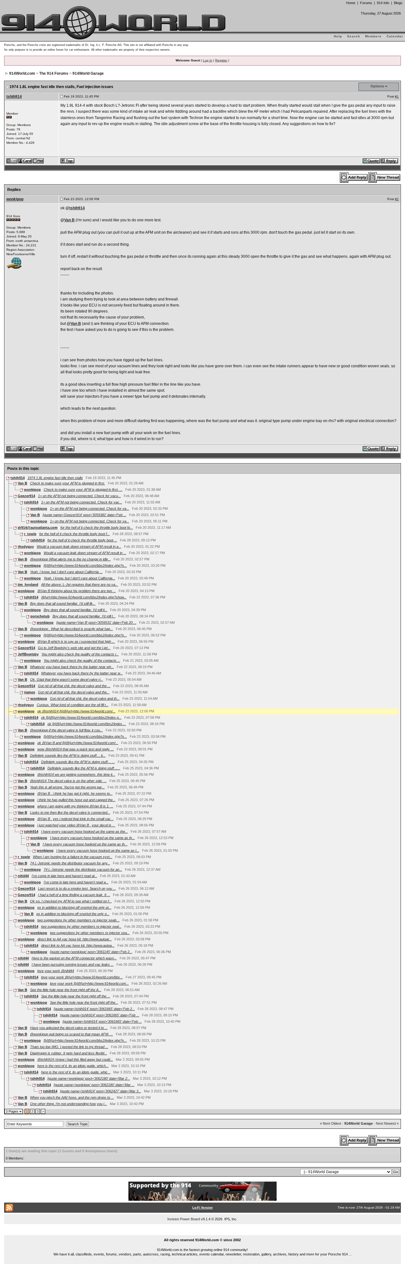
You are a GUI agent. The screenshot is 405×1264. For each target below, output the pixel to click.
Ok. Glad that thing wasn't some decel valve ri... (66, 679)
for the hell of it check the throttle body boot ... (82, 540)
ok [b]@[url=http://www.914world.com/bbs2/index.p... (81, 717)
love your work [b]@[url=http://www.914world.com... (89, 983)
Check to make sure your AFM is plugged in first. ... (83, 489)
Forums (366, 3)
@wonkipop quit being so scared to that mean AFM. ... (71, 1034)
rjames (29, 692)
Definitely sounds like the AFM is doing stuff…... (83, 768)
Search (353, 36)
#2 (397, 199)
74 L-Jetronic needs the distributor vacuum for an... (83, 869)
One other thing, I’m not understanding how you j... (68, 1104)
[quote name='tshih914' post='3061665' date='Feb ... (99, 1015)
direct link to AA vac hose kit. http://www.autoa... (78, 945)
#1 (397, 96)
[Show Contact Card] (25, 160)
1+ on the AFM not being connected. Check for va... (89, 508)
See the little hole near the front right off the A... (65, 990)
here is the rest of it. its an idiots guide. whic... (75, 1072)
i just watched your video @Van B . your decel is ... (76, 825)
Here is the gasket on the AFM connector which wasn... (74, 958)
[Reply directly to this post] (390, 160)
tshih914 (14, 96)
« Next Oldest (330, 1123)
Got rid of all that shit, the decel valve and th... (85, 698)
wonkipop (14, 199)
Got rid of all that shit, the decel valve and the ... (74, 686)
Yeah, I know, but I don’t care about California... (79, 578)
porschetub (40, 616)
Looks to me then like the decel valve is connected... (70, 812)
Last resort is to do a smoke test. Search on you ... (77, 888)
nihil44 (23, 876)
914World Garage (88, 73)
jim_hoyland (28, 584)
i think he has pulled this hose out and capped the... (76, 800)
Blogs (398, 3)
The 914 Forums (53, 73)
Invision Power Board (183, 1219)
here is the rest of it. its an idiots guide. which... (73, 1066)
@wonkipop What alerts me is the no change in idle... (70, 559)
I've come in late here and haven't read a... (76, 882)
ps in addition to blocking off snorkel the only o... (72, 914)
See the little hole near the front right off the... (84, 1002)
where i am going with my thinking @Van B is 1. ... (75, 806)
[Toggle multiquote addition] (372, 160)
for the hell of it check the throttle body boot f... (74, 534)
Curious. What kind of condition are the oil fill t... (73, 705)
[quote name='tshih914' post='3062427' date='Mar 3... (100, 1091)
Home (350, 3)
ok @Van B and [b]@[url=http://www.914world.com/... (77, 743)
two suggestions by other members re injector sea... (90, 933)
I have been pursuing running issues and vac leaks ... (73, 964)
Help (338, 36)
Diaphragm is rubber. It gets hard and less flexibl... (68, 1053)
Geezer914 (26, 496)
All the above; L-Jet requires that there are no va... (79, 584)
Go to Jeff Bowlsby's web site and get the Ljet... (74, 648)
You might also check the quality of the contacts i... (80, 654)
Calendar (395, 36)
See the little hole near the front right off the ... (75, 996)
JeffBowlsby (28, 654)
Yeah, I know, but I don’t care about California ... (66, 572)
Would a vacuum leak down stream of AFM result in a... (79, 546)
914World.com (22, 73)
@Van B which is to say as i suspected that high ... (76, 641)
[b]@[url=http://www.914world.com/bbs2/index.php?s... (85, 565)
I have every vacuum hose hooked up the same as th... (92, 838)
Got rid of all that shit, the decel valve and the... (73, 692)
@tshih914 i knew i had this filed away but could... (75, 1059)
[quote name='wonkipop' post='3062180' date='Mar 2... (88, 1078)
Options (377, 86)
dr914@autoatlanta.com (38, 527)
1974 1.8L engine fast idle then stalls (55, 478)
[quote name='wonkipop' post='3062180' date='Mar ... (94, 1085)
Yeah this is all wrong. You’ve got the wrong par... (67, 787)
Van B (69, 220)
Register (221, 60)
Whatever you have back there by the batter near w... (82, 673)
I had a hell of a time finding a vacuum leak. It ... (74, 895)
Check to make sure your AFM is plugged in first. (67, 483)
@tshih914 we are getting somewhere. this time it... (76, 774)
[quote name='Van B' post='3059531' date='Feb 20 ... (96, 622)
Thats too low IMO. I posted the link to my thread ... (69, 1047)
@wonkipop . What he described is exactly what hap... (71, 629)
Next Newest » (387, 1123)
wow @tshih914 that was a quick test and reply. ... (75, 749)
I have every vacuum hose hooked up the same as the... (84, 831)
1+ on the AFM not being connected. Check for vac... (81, 502)
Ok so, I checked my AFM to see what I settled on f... (71, 901)
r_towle (30, 534)
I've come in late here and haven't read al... (64, 876)
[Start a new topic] (384, 177)
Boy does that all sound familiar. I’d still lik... (63, 603)
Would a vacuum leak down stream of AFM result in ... (85, 553)
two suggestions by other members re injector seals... (78, 920)
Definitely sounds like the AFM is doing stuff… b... (68, 755)
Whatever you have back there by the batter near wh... (72, 667)
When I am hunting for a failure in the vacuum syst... (72, 857)
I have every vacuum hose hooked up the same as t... (97, 850)
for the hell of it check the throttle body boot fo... (96, 527)
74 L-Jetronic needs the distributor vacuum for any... (70, 863)
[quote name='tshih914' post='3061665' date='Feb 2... (94, 1009)
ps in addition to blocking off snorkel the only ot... (74, 907)
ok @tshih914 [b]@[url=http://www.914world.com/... (76, 711)
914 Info (383, 3)
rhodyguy (26, 546)
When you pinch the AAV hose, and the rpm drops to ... (72, 1097)
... (202, 1232)
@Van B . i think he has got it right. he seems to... (75, 793)
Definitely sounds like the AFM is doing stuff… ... (78, 762)
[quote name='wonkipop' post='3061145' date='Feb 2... (91, 952)
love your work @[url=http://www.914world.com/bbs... (82, 977)
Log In (207, 60)
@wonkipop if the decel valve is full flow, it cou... (66, 730)
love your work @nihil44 (55, 971)
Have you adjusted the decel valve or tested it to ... (69, 1028)
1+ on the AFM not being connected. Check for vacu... (79, 496)
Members (373, 36)
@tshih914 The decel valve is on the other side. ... (68, 781)
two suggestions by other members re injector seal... (81, 926)
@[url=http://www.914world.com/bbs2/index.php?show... (84, 597)
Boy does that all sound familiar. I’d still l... (84, 616)
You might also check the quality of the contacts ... (82, 660)
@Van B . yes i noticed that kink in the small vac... (75, 819)
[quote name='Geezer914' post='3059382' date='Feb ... (84, 515)
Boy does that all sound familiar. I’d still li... (75, 610)
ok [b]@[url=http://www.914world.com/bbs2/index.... (86, 724)
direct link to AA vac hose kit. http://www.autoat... (74, 939)
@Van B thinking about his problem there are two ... (76, 591)
